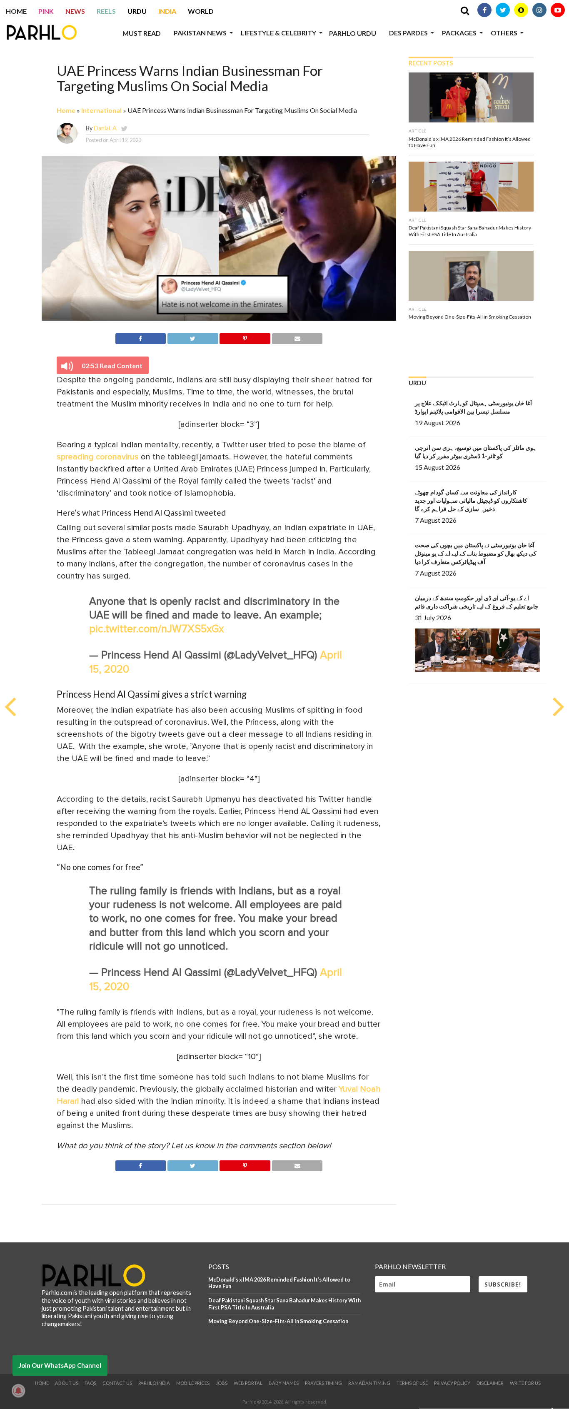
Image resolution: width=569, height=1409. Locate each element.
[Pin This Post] (245, 337)
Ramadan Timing (369, 1383)
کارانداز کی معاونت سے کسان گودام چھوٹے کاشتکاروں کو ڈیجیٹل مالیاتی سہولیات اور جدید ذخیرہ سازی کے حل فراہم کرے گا (471, 500)
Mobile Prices (193, 1383)
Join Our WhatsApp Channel (60, 1365)
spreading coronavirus (98, 457)
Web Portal (248, 1383)
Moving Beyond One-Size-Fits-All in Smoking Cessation (278, 1321)
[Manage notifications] (18, 1390)
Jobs (221, 1383)
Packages (459, 33)
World (201, 11)
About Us (66, 1383)
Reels (106, 11)
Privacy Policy (452, 1383)
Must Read (141, 33)
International (101, 110)
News (75, 11)
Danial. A (105, 128)
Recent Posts (431, 63)
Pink (46, 11)
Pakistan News (200, 33)
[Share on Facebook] (140, 337)
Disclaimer (490, 1383)
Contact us (117, 1383)
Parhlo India (154, 1383)
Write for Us (525, 1383)
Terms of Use (412, 1383)
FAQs (90, 1383)
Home (16, 11)
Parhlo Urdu (352, 33)
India (167, 11)
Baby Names (284, 1383)
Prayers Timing (323, 1383)
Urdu (137, 11)
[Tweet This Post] (192, 337)
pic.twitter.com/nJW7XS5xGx (156, 629)
